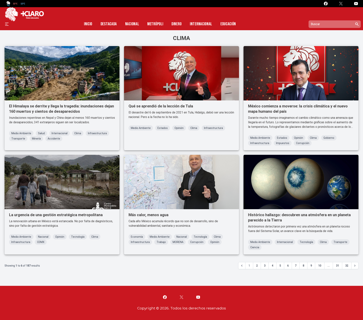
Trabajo (161, 242)
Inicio (88, 24)
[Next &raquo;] (354, 265)
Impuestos (282, 143)
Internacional (201, 24)
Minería (36, 138)
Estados (162, 128)
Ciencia (254, 247)
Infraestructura (97, 133)
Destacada (109, 24)
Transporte (18, 138)
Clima (77, 133)
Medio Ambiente (21, 133)
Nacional (132, 24)
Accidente (54, 138)
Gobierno (328, 137)
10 (319, 265)
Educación (228, 24)
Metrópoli (155, 24)
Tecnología (78, 236)
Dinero (176, 24)
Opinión (179, 128)
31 (337, 265)
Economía (137, 236)
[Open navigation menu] (6, 24)
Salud (41, 133)
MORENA (178, 242)
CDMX (40, 242)
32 (346, 265)
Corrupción (302, 143)
